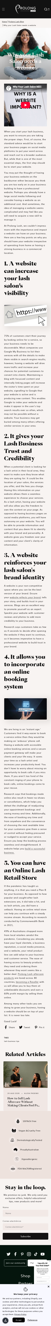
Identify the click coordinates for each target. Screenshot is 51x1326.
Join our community (15, 1262)
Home (4, 22)
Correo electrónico (12, 1221)
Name (6, 1207)
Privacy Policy (20, 1314)
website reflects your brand (25, 597)
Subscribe (26, 1236)
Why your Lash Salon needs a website (20, 25)
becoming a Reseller (27, 981)
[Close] (48, 1286)
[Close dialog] (50, 1261)
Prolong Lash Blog (16, 22)
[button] (3, 9)
